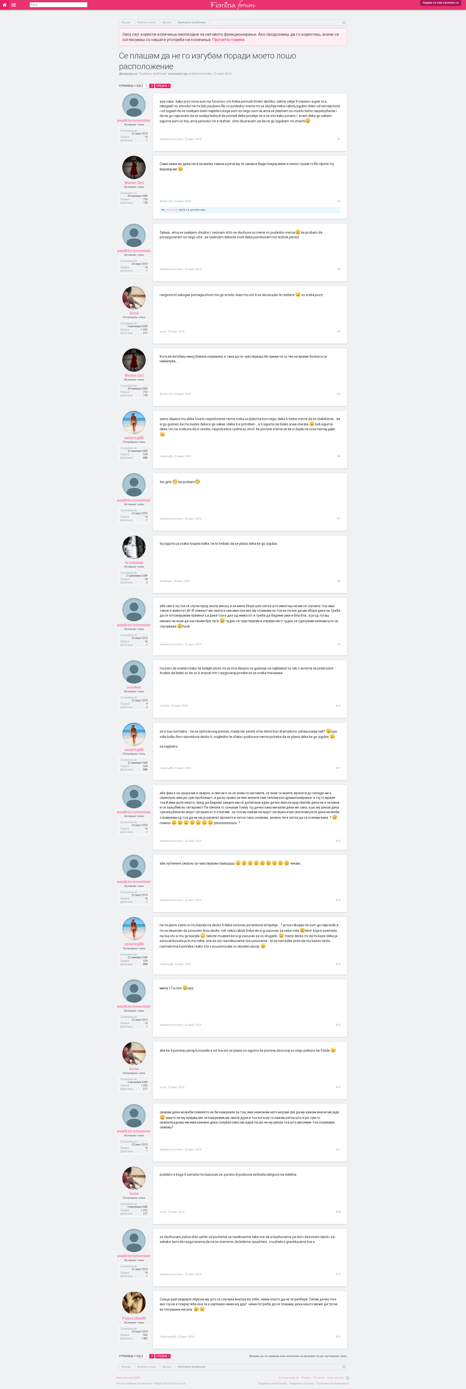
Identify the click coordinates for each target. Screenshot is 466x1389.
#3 (338, 269)
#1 (338, 139)
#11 (338, 768)
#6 (338, 456)
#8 (338, 581)
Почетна (319, 1377)
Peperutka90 (134, 1318)
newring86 (134, 438)
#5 (338, 394)
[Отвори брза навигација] (344, 22)
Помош (306, 1377)
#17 (338, 1149)
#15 (338, 1024)
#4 (338, 331)
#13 (338, 900)
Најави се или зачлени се (441, 2)
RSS (348, 1378)
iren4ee (134, 687)
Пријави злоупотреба (272, 1383)
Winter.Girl (134, 183)
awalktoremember (200, 73)
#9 (338, 644)
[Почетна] (4, 5)
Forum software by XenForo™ (151, 1383)
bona (134, 313)
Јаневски (171, 209)
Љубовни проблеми (152, 73)
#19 (338, 1274)
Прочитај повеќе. (228, 39)
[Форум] (13, 5)
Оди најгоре (335, 1377)
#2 (338, 201)
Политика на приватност (333, 1383)
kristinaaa (134, 562)
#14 (338, 964)
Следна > (162, 85)
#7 (338, 518)
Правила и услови (301, 1383)
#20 (338, 1336)
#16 (338, 1087)
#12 (338, 841)
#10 (338, 705)
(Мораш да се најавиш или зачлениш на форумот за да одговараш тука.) (298, 1356)
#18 (338, 1212)
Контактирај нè (289, 1377)
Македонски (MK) (128, 1377)
